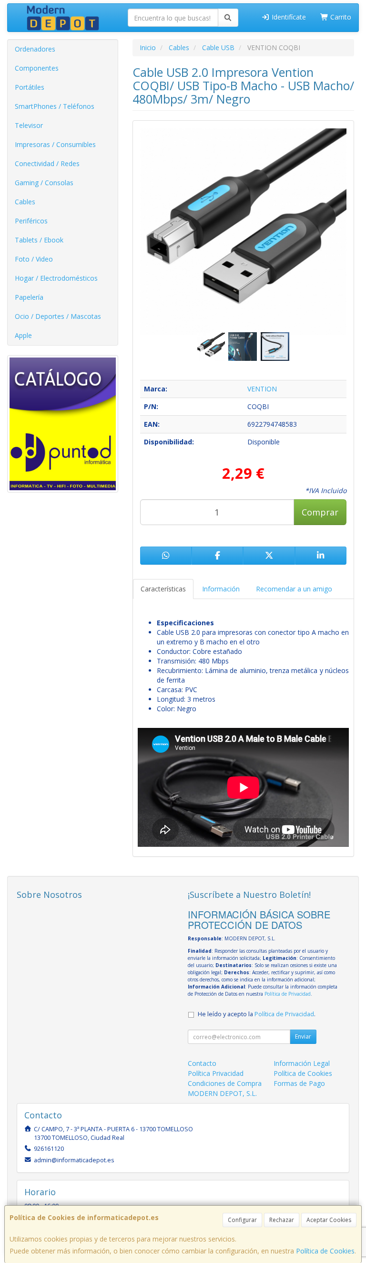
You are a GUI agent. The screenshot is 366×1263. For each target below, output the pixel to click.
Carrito (339, 16)
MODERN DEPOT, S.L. (222, 1093)
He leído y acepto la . (256, 1014)
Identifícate (288, 16)
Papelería (29, 297)
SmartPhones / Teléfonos (54, 106)
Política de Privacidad (287, 993)
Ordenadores (35, 48)
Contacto (202, 1063)
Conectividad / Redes (47, 163)
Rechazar (281, 1220)
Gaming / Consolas (44, 182)
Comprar (320, 512)
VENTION (262, 388)
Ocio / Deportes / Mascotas (58, 316)
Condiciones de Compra (225, 1083)
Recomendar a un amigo (294, 588)
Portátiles (29, 87)
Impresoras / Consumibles (55, 144)
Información (221, 588)
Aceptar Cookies (328, 1220)
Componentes (37, 68)
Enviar (303, 1036)
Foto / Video (34, 258)
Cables (25, 201)
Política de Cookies (325, 1250)
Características (163, 588)
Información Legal (302, 1063)
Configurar (242, 1220)
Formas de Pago (299, 1083)
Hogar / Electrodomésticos (56, 278)
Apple (23, 335)
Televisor (29, 125)
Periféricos (31, 220)
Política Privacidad (216, 1073)
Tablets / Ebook (39, 239)
